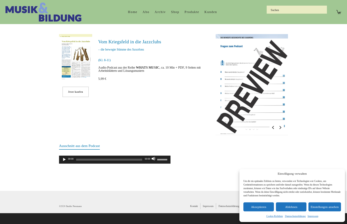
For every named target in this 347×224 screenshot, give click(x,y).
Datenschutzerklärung (295, 216)
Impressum (313, 216)
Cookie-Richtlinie (274, 216)
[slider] (162, 159)
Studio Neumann (74, 206)
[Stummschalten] (153, 159)
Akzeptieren (258, 207)
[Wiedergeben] (64, 160)
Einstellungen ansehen (325, 207)
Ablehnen (291, 207)
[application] (114, 160)
